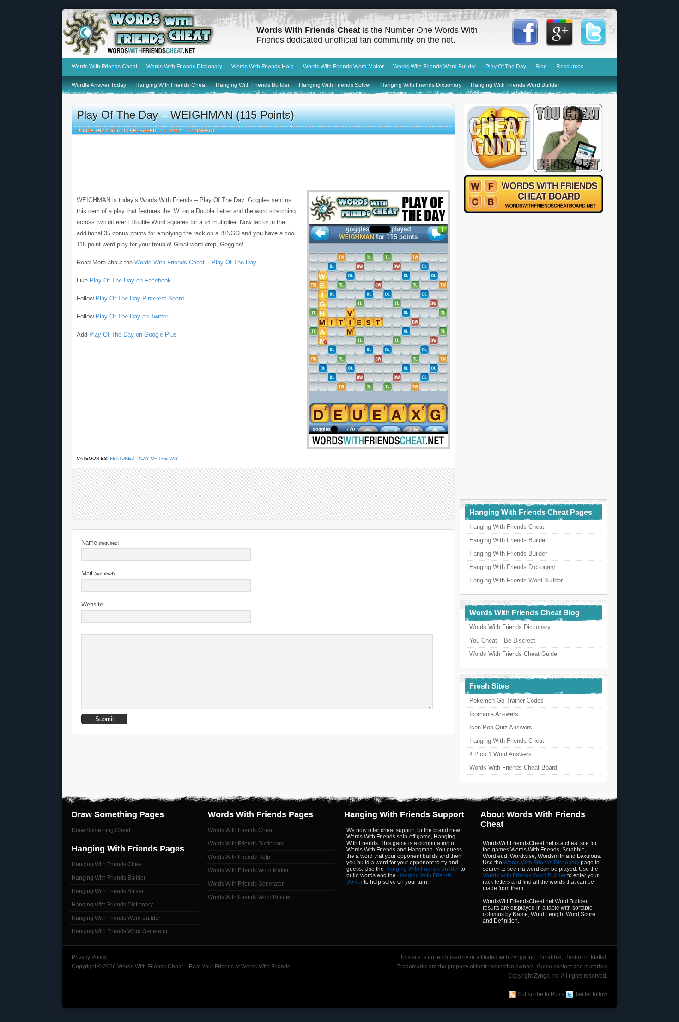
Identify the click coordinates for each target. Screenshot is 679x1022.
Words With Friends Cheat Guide (513, 653)
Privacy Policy (89, 957)
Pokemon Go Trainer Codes (506, 700)
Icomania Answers (493, 713)
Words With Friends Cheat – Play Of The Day (195, 262)
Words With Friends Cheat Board (513, 767)
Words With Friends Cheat (154, 32)
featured (122, 458)
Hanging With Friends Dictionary (420, 85)
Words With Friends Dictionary (184, 66)
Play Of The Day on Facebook (130, 280)
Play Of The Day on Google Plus (133, 334)
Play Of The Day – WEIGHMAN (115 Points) (185, 115)
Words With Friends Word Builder (434, 66)
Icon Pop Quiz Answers (500, 727)
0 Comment (200, 130)
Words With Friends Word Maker (343, 66)
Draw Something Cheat (101, 830)
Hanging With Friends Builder (253, 85)
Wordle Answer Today (99, 85)
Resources (569, 66)
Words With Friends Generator (246, 884)
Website (92, 604)
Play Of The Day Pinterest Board (140, 298)
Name (100, 542)
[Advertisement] (263, 160)
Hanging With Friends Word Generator (120, 931)
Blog (541, 66)
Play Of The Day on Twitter (132, 316)
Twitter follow (591, 994)
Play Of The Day (505, 66)
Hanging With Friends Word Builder (515, 85)
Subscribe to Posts (541, 994)
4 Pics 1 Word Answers (500, 754)
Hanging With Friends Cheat (170, 85)
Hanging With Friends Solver (335, 85)
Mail (98, 573)
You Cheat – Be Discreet (502, 640)
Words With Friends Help (262, 66)
